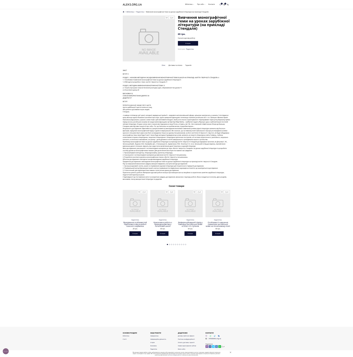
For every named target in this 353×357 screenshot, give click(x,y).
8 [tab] (181, 244)
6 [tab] (177, 244)
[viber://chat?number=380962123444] (206, 336)
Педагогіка (140, 12)
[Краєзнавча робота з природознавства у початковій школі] (162, 203)
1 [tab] (167, 244)
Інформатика (154, 336)
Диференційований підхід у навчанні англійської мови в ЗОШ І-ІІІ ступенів (190, 224)
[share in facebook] (210, 346)
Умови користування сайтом (187, 346)
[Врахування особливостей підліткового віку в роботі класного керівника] (135, 203)
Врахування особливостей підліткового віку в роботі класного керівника (135, 224)
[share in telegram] (213, 346)
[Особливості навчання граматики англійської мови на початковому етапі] (217, 203)
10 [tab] (185, 244)
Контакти (211, 4)
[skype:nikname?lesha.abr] (219, 336)
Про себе (200, 4)
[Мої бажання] (220, 5)
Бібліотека (188, 4)
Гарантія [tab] (188, 65)
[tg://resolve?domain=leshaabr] (215, 336)
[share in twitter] (216, 346)
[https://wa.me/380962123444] (211, 336)
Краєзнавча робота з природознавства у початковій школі (163, 224)
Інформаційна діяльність (158, 339)
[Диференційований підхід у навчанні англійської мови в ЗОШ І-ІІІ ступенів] (190, 203)
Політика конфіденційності (186, 339)
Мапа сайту (181, 349)
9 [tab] (183, 244)
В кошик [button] (135, 233)
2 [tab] (169, 244)
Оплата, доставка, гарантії (186, 342)
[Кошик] (224, 4)
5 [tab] (175, 244)
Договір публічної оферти (186, 336)
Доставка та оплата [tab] (175, 65)
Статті (125, 339)
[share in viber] (206, 346)
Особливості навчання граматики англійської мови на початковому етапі (218, 224)
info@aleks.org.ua (215, 338)
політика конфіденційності (174, 355)
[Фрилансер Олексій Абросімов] (132, 4)
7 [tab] (179, 244)
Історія (152, 342)
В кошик (188, 43)
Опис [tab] (163, 65)
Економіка (153, 346)
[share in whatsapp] (219, 346)
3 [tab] (171, 244)
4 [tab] (173, 244)
